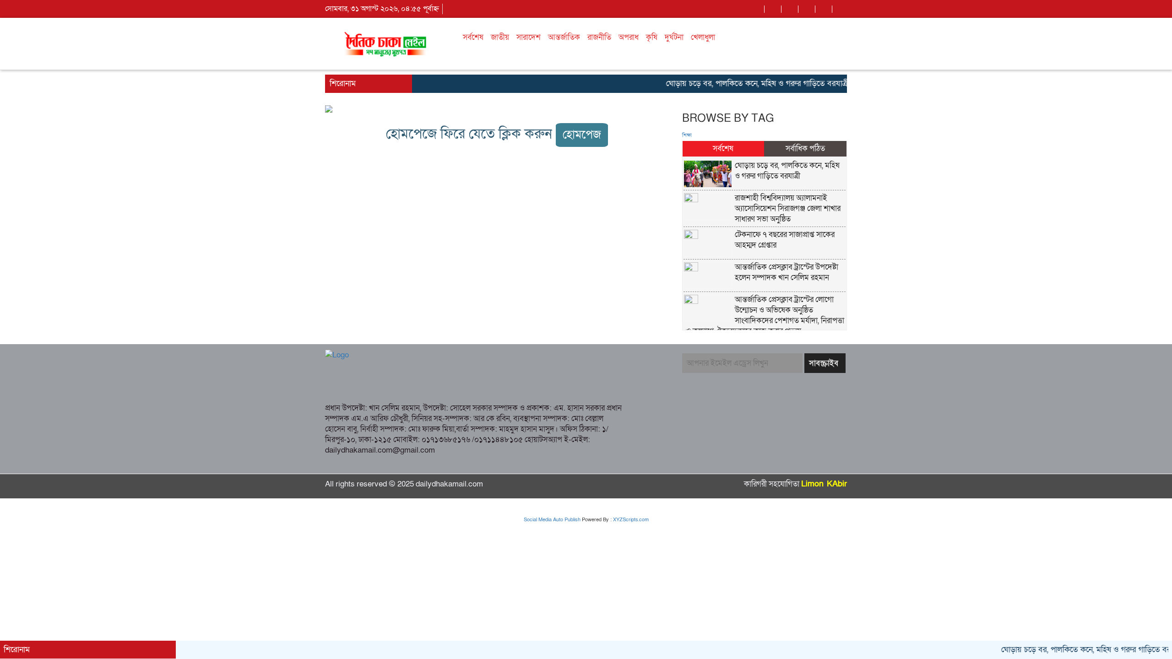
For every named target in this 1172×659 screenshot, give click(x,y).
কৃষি (651, 37)
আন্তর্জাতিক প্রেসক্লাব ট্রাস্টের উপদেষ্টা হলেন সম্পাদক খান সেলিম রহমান (786, 272)
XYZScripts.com (631, 519)
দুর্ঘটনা (674, 37)
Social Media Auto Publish (552, 519)
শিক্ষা (687, 135)
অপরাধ (629, 37)
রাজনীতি (599, 37)
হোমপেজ (582, 134)
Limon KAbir (824, 484)
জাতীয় (500, 37)
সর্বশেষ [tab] (723, 148)
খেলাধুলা (703, 37)
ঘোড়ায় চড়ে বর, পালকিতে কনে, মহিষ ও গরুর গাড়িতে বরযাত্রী (744, 83)
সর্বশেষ (473, 37)
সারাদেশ (528, 37)
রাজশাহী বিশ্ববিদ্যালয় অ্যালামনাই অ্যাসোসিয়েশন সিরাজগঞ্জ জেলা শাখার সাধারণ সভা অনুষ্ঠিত (788, 208)
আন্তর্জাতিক (564, 37)
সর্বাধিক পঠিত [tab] (805, 148)
